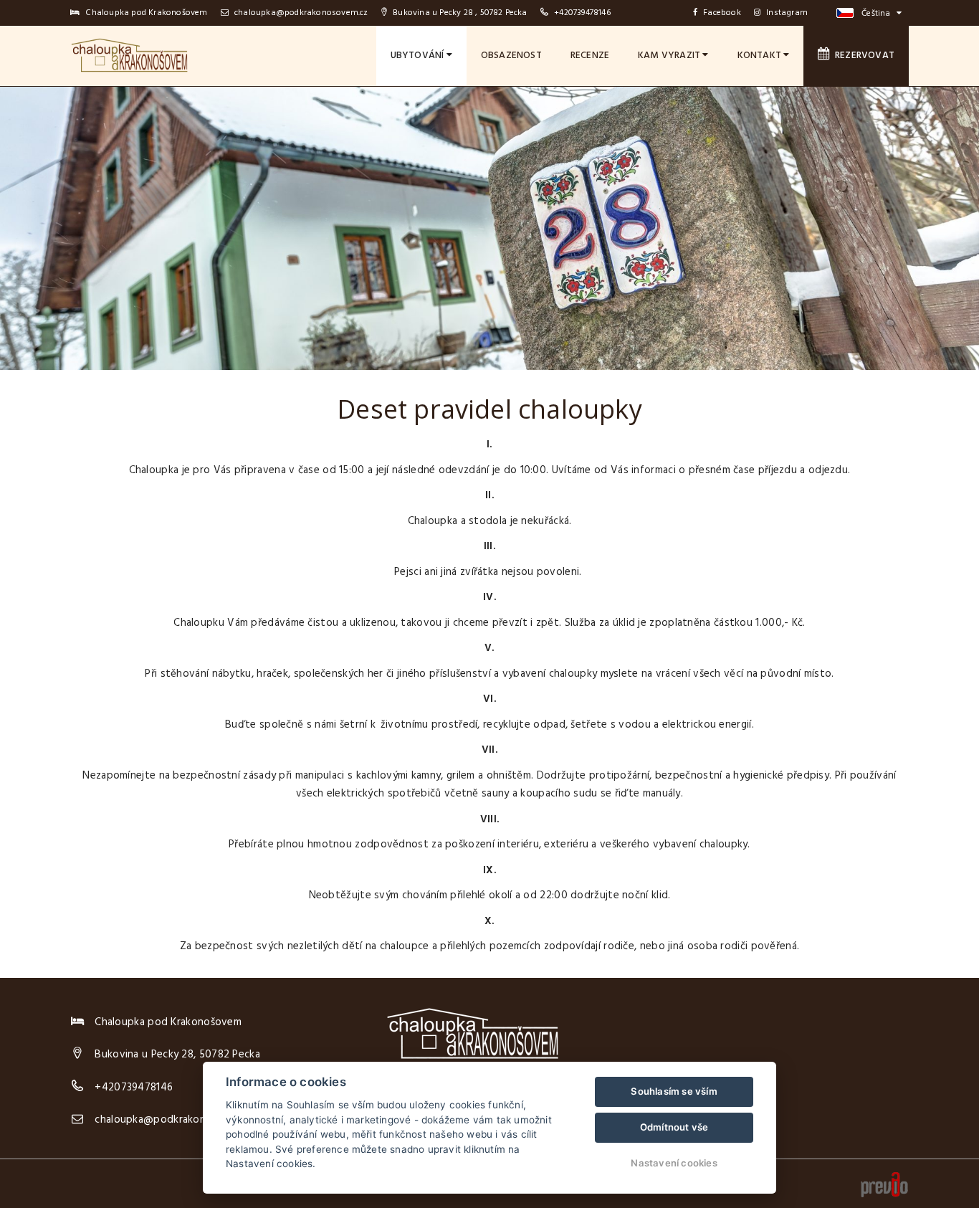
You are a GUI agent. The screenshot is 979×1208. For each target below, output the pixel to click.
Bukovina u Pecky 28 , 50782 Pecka (459, 13)
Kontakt (760, 55)
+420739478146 (582, 13)
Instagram (787, 13)
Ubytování (418, 55)
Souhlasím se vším (674, 1091)
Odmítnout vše (674, 1127)
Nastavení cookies (674, 1163)
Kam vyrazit (670, 55)
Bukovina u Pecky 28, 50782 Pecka (177, 1054)
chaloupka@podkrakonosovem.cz (300, 13)
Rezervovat (862, 55)
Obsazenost (511, 55)
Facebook (722, 13)
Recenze (589, 55)
